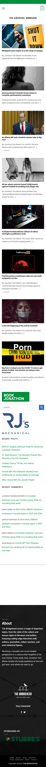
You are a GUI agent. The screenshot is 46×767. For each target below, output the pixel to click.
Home (11, 758)
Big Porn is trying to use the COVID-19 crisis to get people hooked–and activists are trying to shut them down (22, 370)
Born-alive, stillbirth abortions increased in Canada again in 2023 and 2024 (22, 511)
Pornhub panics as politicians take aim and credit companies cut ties (22, 277)
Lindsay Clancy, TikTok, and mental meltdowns (18, 465)
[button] (3, 8)
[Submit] (41, 407)
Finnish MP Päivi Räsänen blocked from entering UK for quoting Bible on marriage (20, 473)
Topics (34, 760)
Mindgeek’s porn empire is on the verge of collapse (22, 51)
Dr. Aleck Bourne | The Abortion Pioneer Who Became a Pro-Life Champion (22, 457)
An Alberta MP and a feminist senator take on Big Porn (22, 138)
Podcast (32, 758)
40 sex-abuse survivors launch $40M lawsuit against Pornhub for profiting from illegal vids (20, 185)
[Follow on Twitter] (25, 712)
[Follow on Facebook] (21, 712)
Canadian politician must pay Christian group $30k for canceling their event (22, 500)
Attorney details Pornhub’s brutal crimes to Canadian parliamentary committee (19, 94)
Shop (27, 760)
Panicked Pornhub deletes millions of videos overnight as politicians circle (20, 233)
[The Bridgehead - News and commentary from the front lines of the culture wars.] (23, 8)
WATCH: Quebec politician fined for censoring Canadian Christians (22, 448)
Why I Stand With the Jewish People (18, 480)
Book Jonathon (16, 760)
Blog (25, 758)
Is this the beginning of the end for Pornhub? (20, 326)
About (18, 758)
